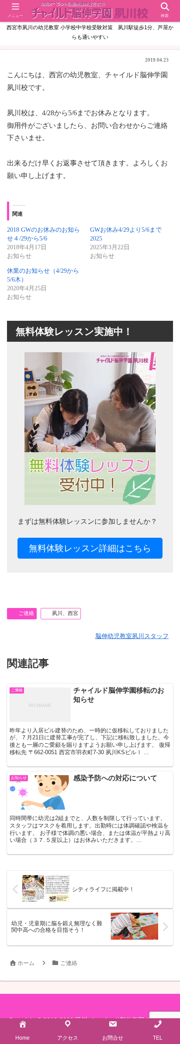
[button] (161, 824)
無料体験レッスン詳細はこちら (90, 548)
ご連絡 (26, 613)
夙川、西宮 (65, 613)
